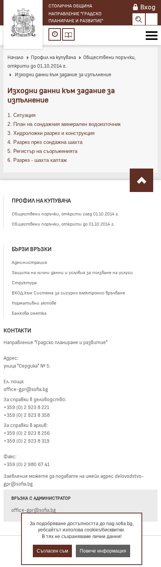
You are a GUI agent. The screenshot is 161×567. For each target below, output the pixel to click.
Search (138, 19)
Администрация (29, 262)
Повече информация (103, 551)
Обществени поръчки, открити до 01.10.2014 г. (63, 223)
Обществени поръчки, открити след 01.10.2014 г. (65, 213)
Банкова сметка (29, 313)
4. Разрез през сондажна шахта (44, 142)
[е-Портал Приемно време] (54, 34)
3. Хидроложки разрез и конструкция (51, 133)
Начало (15, 57)
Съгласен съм (52, 551)
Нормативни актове (34, 302)
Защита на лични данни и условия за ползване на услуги (72, 272)
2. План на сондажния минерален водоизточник (64, 124)
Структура (24, 282)
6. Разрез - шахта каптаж (37, 160)
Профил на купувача (53, 57)
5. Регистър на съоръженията (42, 151)
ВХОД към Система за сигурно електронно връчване (68, 292)
